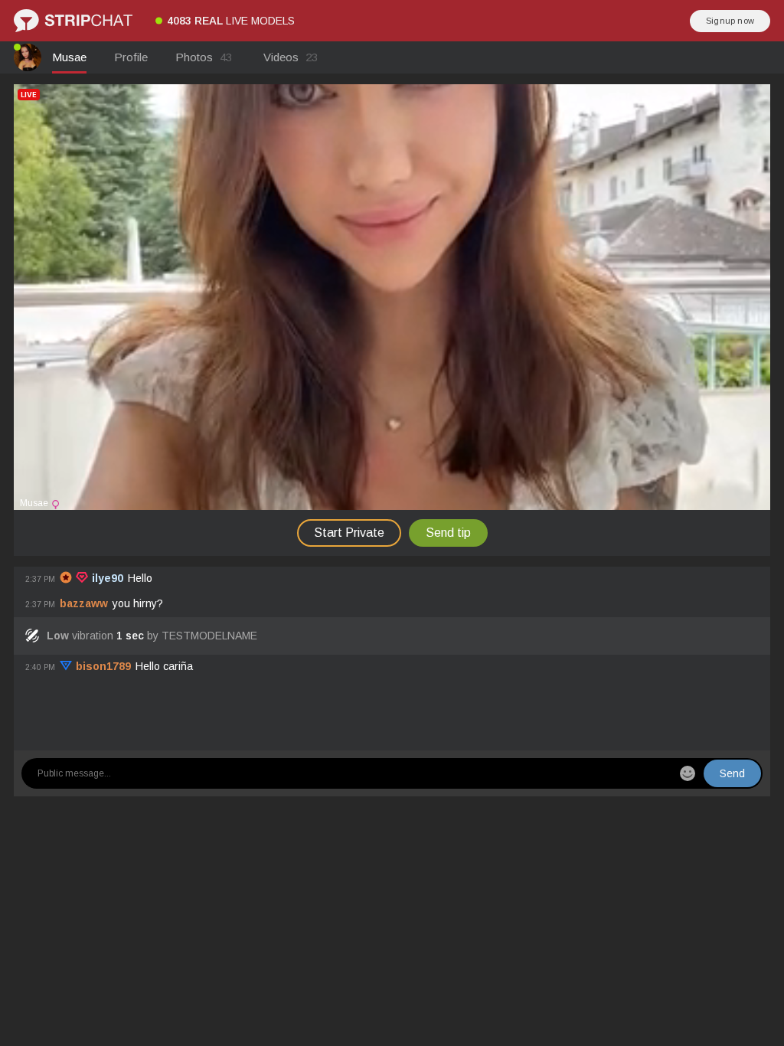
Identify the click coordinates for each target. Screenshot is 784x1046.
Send (732, 773)
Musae (69, 57)
